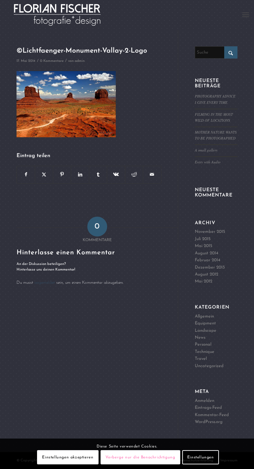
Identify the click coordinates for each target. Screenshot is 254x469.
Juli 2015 (203, 239)
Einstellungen (200, 457)
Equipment (205, 323)
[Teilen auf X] (44, 174)
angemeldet (44, 282)
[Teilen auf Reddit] (134, 174)
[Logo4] (64, 15)
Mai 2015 (203, 246)
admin (80, 61)
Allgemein (204, 316)
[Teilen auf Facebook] (26, 174)
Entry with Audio (208, 161)
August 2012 (206, 274)
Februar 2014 (207, 260)
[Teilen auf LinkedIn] (80, 174)
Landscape (205, 330)
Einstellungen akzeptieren (67, 457)
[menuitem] (245, 15)
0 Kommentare (52, 61)
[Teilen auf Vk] (116, 174)
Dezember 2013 (210, 267)
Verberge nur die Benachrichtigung (140, 457)
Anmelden (204, 401)
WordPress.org (209, 422)
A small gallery (206, 150)
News (200, 337)
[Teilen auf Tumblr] (98, 174)
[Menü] (245, 15)
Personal (203, 344)
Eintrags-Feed (208, 407)
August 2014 (206, 253)
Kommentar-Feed (212, 415)
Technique (204, 352)
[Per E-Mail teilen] (152, 174)
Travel (201, 359)
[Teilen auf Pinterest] (62, 174)
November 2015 (210, 232)
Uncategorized (209, 366)
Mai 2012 (203, 281)
